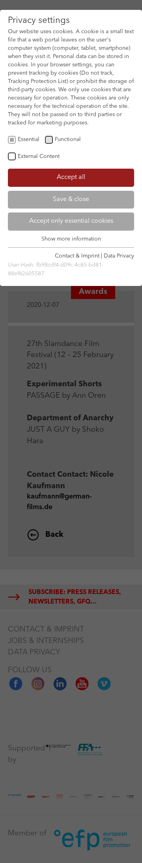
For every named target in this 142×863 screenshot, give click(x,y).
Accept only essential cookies (71, 221)
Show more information (71, 239)
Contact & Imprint (77, 256)
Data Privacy (119, 256)
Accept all (71, 177)
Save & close (71, 199)
